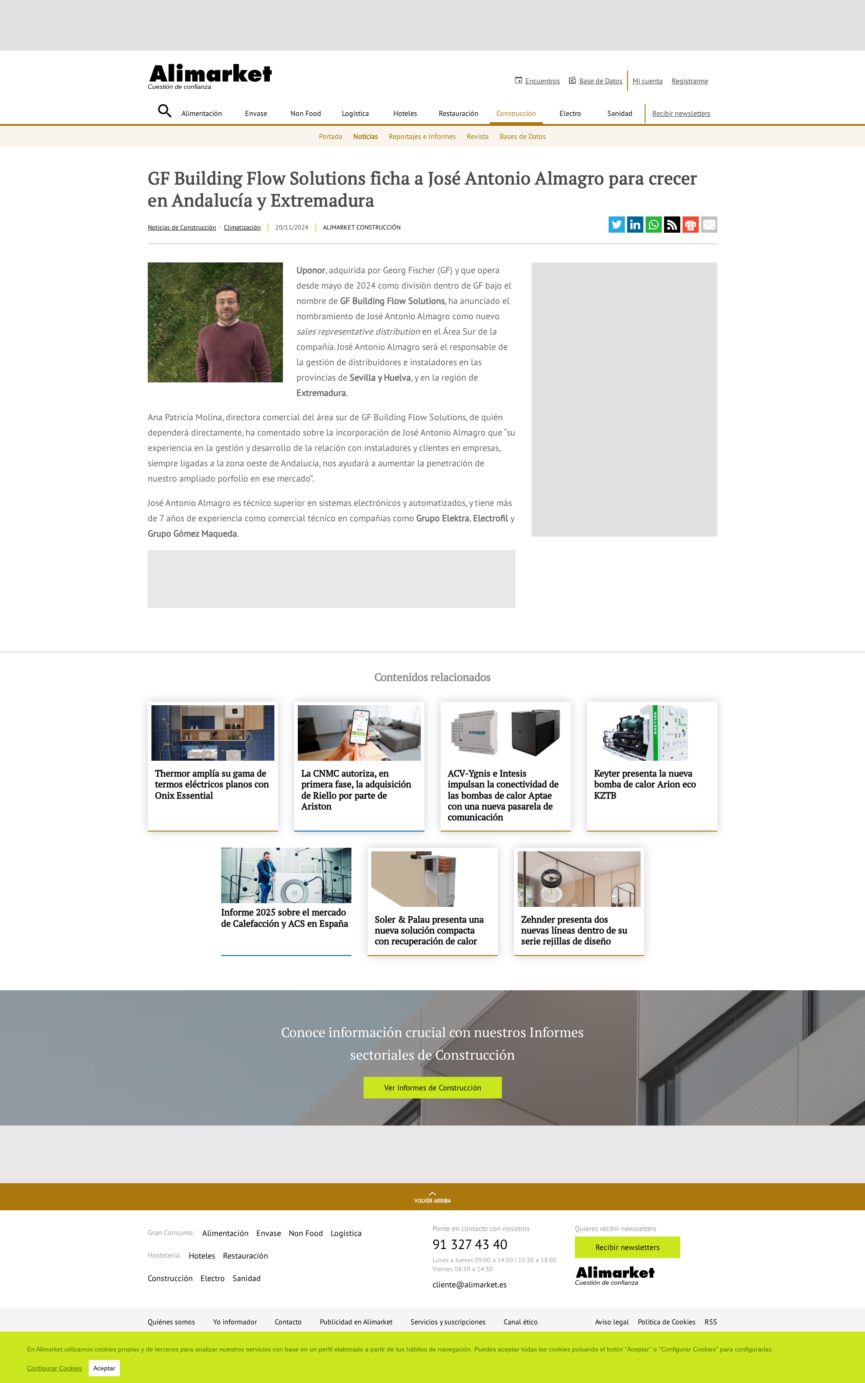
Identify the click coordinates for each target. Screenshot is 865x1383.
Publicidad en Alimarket (356, 1321)
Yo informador (235, 1321)
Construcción (516, 113)
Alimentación (202, 113)
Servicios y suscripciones (448, 1321)
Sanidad (620, 113)
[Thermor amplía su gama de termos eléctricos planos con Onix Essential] (213, 766)
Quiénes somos (171, 1321)
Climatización (242, 227)
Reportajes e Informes (422, 136)
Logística (355, 113)
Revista (478, 136)
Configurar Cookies (54, 1368)
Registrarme (690, 80)
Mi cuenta (648, 80)
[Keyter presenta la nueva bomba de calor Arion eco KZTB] (652, 766)
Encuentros (542, 80)
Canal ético (521, 1321)
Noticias (365, 136)
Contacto (288, 1321)
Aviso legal (612, 1321)
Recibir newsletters (681, 113)
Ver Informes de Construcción (432, 1088)
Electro (570, 113)
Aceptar (104, 1368)
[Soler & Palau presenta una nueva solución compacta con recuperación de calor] (433, 901)
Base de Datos (601, 80)
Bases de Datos (523, 136)
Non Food (306, 113)
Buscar (165, 111)
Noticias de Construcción (182, 227)
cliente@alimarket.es (469, 1284)
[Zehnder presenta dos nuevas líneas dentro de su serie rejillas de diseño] (579, 901)
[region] (432, 1357)
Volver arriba (432, 1200)
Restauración (458, 113)
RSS (711, 1321)
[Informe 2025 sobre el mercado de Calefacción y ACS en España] (286, 901)
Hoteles (405, 113)
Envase (256, 113)
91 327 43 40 (469, 1244)
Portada (330, 136)
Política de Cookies (667, 1321)
